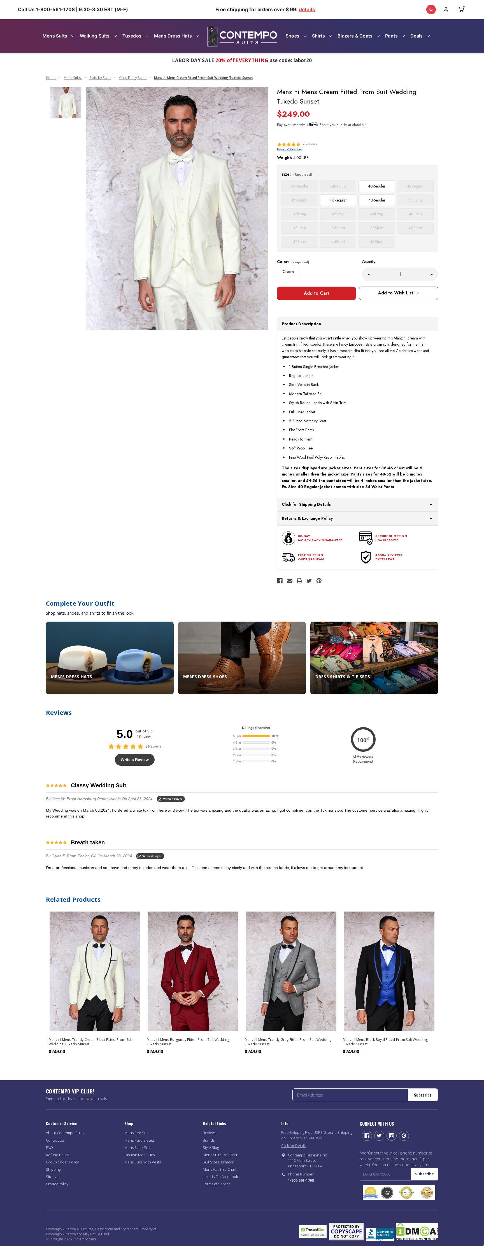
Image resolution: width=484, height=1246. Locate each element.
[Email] (289, 581)
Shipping (53, 1169)
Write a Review (135, 759)
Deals (416, 36)
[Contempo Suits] (242, 35)
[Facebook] (280, 581)
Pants (391, 36)
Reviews (209, 1132)
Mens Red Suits (137, 1132)
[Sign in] (446, 9)
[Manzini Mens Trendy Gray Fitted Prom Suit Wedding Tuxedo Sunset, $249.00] (291, 971)
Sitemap (53, 1176)
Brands (209, 1140)
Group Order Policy (62, 1162)
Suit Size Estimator (218, 1162)
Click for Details (293, 1145)
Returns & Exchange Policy (307, 518)
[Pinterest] (319, 581)
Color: (293, 261)
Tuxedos (131, 36)
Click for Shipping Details (306, 504)
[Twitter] (309, 581)
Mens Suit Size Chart (220, 1154)
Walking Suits (95, 36)
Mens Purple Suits (139, 1140)
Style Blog (211, 1147)
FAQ (49, 1147)
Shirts (318, 36)
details (307, 9)
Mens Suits (55, 36)
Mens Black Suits (138, 1147)
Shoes (292, 36)
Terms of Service (217, 1183)
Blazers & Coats (355, 36)
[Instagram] (392, 1136)
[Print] (299, 581)
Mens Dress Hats (173, 36)
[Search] (431, 9)
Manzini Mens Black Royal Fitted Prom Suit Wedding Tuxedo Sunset (385, 1041)
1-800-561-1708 (301, 1180)
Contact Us (55, 1140)
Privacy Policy (57, 1183)
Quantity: (369, 261)
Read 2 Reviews (289, 149)
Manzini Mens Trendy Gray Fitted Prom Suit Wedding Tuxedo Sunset (288, 1041)
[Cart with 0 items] (461, 9)
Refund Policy (57, 1154)
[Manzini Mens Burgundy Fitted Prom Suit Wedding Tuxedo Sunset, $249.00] (193, 971)
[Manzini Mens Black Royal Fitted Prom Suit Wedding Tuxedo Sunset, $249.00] (389, 971)
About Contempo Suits (64, 1132)
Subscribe (423, 1095)
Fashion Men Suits (139, 1154)
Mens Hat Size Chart (219, 1169)
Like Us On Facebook (220, 1176)
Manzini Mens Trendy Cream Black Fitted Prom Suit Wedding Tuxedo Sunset (90, 1041)
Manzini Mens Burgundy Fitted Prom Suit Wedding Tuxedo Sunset (188, 1041)
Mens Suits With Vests (142, 1162)
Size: (296, 174)
